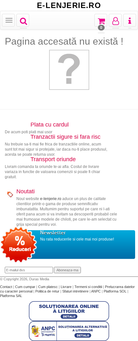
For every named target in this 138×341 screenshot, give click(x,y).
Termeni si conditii (88, 287)
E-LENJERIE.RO (69, 5)
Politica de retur (47, 291)
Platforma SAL (11, 296)
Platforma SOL (115, 291)
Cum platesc (48, 287)
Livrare (67, 287)
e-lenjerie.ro (50, 199)
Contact (6, 287)
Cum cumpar (25, 287)
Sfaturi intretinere (76, 291)
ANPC (96, 291)
